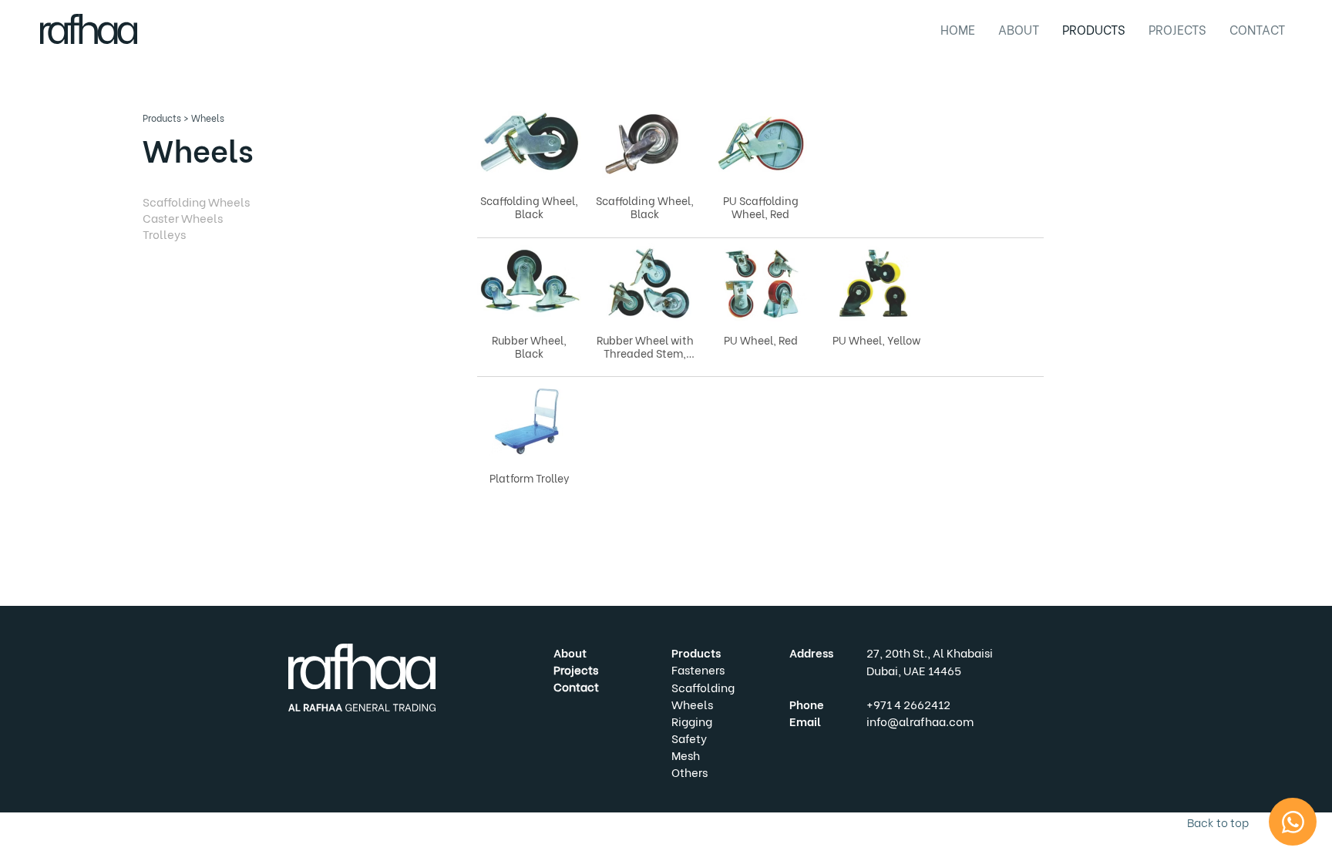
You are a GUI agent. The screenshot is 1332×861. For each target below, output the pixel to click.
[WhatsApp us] (1293, 822)
